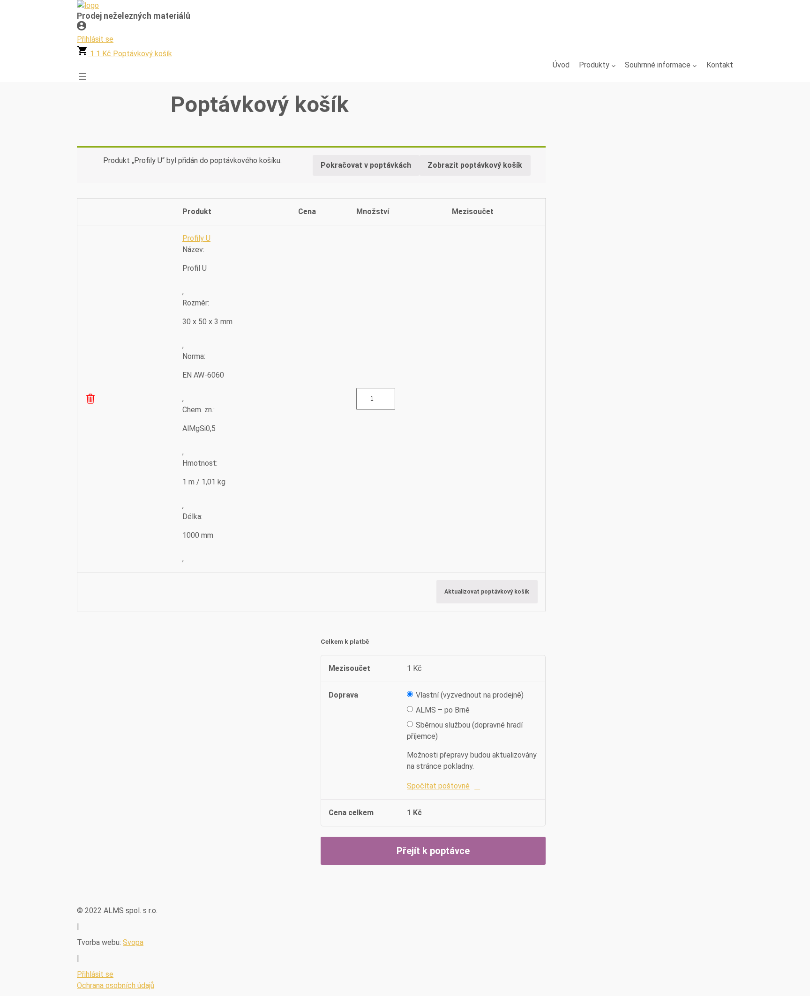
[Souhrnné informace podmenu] (694, 65)
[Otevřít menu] (82, 76)
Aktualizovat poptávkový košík (486, 591)
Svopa (133, 942)
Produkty (594, 64)
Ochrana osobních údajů (115, 985)
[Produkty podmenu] (613, 65)
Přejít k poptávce (433, 850)
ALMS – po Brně (443, 710)
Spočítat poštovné (438, 785)
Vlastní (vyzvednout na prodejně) (470, 695)
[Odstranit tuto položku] (90, 398)
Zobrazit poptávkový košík (475, 165)
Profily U (196, 238)
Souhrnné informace (657, 64)
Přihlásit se (95, 974)
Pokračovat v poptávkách (366, 165)
